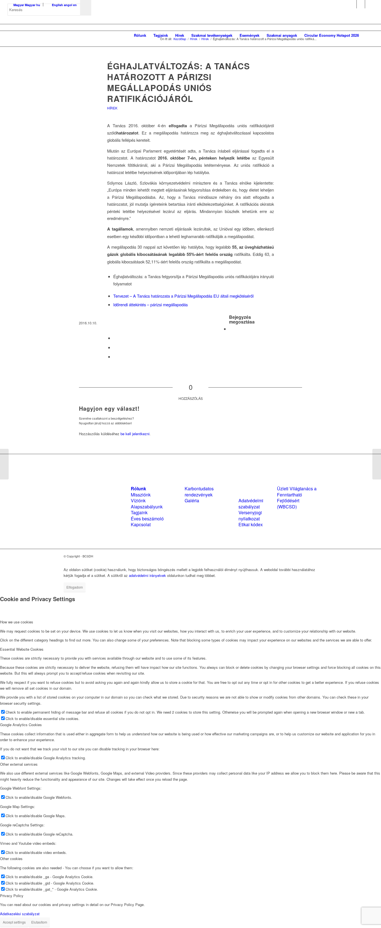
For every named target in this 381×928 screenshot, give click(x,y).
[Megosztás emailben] (115, 356)
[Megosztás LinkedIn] (115, 347)
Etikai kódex (250, 524)
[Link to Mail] (369, 4)
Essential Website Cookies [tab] (22, 649)
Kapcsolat (141, 524)
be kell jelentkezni (134, 433)
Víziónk (138, 500)
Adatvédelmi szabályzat (250, 503)
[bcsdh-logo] (49, 35)
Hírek (112, 108)
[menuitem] (140, 35)
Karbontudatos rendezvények (199, 491)
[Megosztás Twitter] (115, 338)
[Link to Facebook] (352, 4)
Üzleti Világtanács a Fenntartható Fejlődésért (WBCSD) (297, 497)
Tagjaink (139, 512)
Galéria (192, 500)
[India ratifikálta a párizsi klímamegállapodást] (4, 464)
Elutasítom (39, 922)
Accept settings (14, 922)
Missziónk (141, 494)
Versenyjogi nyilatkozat (250, 515)
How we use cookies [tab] (16, 622)
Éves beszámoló (147, 518)
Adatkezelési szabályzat (20, 913)
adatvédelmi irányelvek (147, 575)
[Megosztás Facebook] (230, 329)
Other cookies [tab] (11, 858)
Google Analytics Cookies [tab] (21, 724)
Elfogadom (74, 587)
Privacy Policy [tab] (11, 895)
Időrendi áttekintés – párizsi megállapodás (150, 304)
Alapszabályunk (147, 506)
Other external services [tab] (19, 764)
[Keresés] (368, 35)
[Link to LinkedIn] (361, 4)
